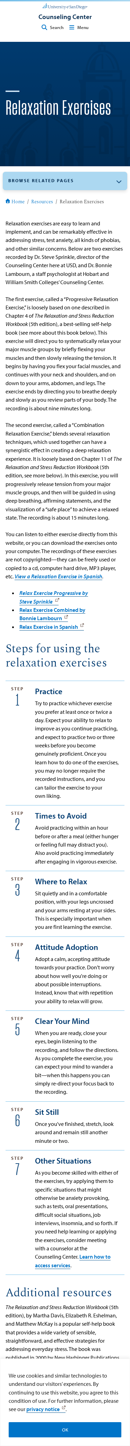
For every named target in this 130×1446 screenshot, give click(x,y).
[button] (65, 181)
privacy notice (43, 1409)
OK (65, 1430)
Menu (82, 27)
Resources (42, 202)
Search (56, 27)
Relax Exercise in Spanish (48, 626)
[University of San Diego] (65, 5)
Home (18, 202)
